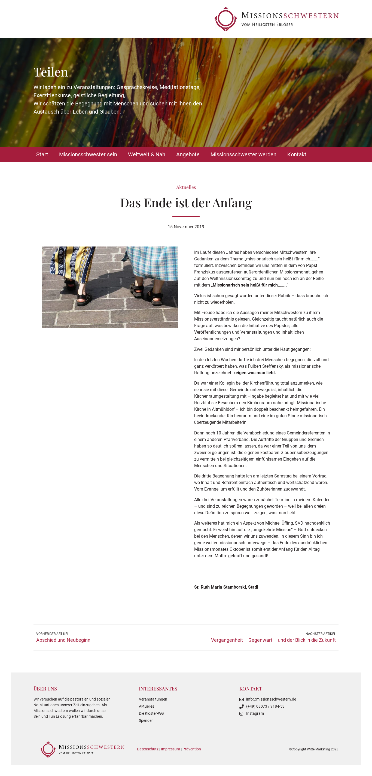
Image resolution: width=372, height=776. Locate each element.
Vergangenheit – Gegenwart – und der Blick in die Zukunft (273, 640)
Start (42, 154)
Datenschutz (147, 749)
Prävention (191, 749)
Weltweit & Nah (146, 154)
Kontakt (296, 154)
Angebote (188, 154)
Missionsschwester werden (243, 154)
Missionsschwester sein (88, 154)
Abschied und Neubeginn (63, 640)
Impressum (170, 749)
